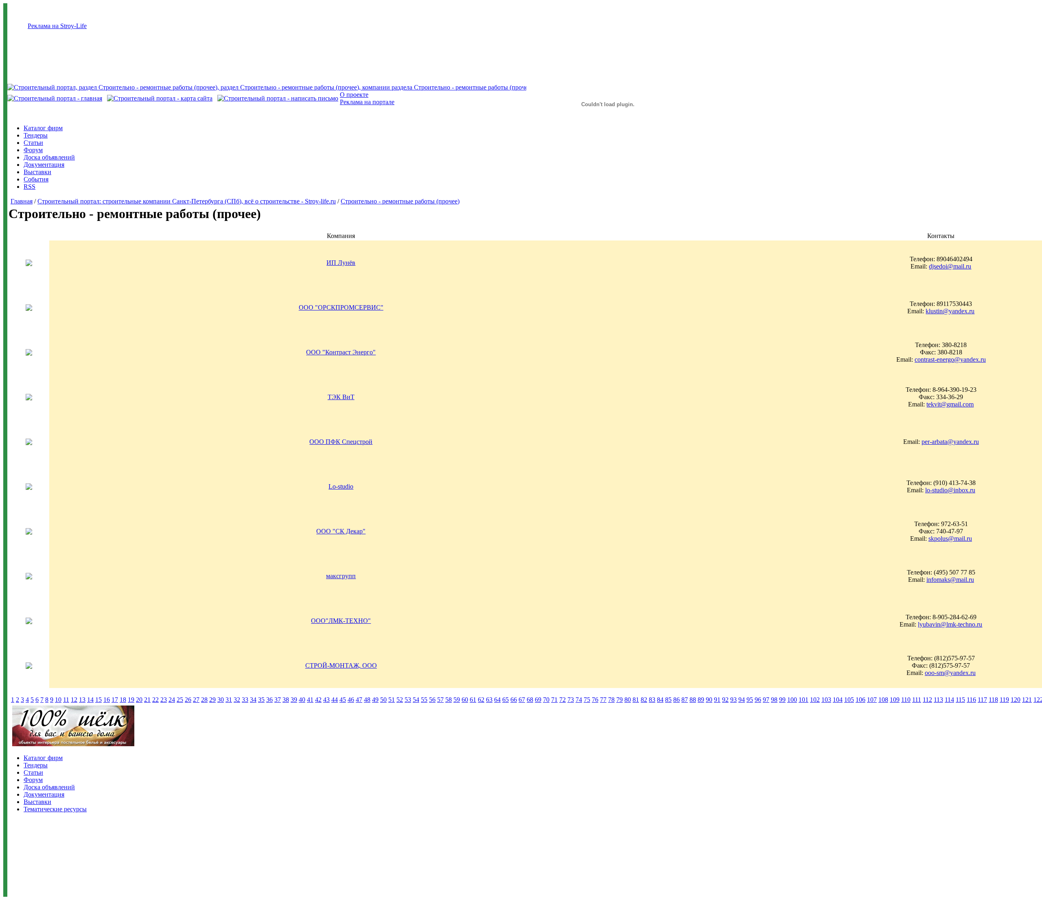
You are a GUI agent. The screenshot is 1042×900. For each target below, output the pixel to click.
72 (562, 699)
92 (725, 699)
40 (302, 699)
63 (489, 699)
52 (399, 699)
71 (554, 699)
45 (342, 699)
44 (334, 699)
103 (826, 699)
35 (261, 699)
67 (522, 699)
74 (579, 699)
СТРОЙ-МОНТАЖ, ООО (341, 665)
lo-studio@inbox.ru (950, 490)
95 (749, 699)
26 (188, 699)
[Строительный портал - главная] (54, 98)
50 (383, 699)
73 (570, 699)
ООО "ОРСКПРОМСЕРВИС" (341, 307)
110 (906, 699)
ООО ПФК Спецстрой (340, 441)
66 (513, 699)
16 (106, 699)
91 (717, 699)
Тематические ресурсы (55, 809)
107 (872, 699)
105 (849, 699)
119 (1004, 699)
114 (949, 699)
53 (408, 699)
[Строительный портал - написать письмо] (277, 98)
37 (277, 699)
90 (709, 699)
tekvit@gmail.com (950, 404)
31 (228, 699)
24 (172, 699)
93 (733, 699)
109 (895, 699)
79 (619, 699)
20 (139, 699)
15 (98, 699)
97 (766, 699)
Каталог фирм (43, 128)
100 (792, 699)
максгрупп (341, 575)
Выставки (37, 171)
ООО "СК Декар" (341, 531)
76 (595, 699)
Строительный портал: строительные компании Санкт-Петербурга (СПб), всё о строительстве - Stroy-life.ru (186, 201)
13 (82, 699)
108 (883, 699)
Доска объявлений (49, 157)
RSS (29, 186)
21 (147, 699)
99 (782, 699)
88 (693, 699)
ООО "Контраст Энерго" (341, 352)
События (36, 179)
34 (253, 699)
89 (701, 699)
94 (741, 699)
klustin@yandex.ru (950, 311)
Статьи (33, 142)
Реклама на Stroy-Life (57, 25)
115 (960, 699)
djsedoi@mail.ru (950, 266)
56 (432, 699)
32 (237, 699)
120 (1015, 699)
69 (538, 699)
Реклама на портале (367, 101)
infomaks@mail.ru (950, 579)
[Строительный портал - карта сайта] (159, 98)
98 (774, 699)
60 (465, 699)
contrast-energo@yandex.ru (950, 359)
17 (115, 699)
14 (90, 699)
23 (163, 699)
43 (326, 699)
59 (456, 699)
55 (424, 699)
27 (196, 699)
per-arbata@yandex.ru (950, 441)
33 (245, 699)
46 (351, 699)
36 (269, 699)
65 (505, 699)
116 (971, 699)
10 (58, 699)
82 (644, 699)
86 (676, 699)
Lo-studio (340, 486)
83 (652, 699)
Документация (44, 164)
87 (684, 699)
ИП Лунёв (340, 262)
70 (546, 699)
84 (660, 699)
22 (155, 699)
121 (1027, 699)
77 (603, 699)
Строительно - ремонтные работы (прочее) (400, 201)
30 (220, 699)
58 (448, 699)
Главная (22, 201)
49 (375, 699)
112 (927, 699)
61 (473, 699)
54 (416, 699)
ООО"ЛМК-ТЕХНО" (341, 620)
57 (440, 699)
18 (123, 699)
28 (204, 699)
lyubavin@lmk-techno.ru (950, 624)
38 (285, 699)
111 (916, 699)
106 (860, 699)
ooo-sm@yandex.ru (950, 672)
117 (982, 699)
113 (938, 699)
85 (668, 699)
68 (530, 699)
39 (294, 699)
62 (481, 699)
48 (367, 699)
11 (66, 699)
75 (587, 699)
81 (636, 699)
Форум (33, 149)
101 (803, 699)
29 (212, 699)
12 (74, 699)
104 (838, 699)
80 (627, 699)
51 (391, 699)
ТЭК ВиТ (341, 396)
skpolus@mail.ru (950, 538)
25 (180, 699)
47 (359, 699)
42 (318, 699)
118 (993, 699)
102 (815, 699)
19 (131, 699)
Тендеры (36, 135)
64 (497, 699)
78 (611, 699)
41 (310, 699)
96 (758, 699)
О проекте (354, 94)
